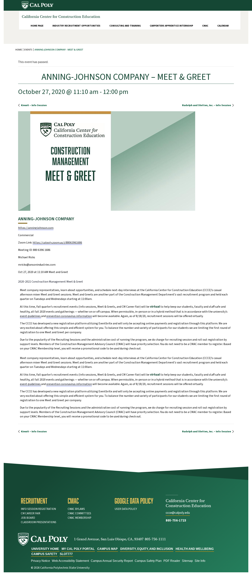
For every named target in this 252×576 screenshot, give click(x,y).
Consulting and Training (125, 25)
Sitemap (187, 560)
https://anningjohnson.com (35, 228)
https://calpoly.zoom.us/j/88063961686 (57, 243)
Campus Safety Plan (148, 560)
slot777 (66, 554)
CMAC (205, 25)
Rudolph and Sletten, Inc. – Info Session (207, 105)
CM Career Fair (30, 513)
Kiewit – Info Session (33, 105)
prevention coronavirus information (69, 316)
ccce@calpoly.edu (178, 512)
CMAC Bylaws (76, 509)
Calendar (223, 25)
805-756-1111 (155, 539)
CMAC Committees (79, 513)
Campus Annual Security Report (112, 560)
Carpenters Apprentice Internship (171, 25)
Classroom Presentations (38, 522)
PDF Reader (171, 560)
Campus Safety (44, 554)
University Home (45, 548)
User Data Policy (126, 509)
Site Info (200, 560)
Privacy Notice (40, 560)
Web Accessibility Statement (70, 560)
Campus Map (107, 548)
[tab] (41, 501)
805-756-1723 (176, 520)
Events (28, 49)
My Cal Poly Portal (78, 548)
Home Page (37, 25)
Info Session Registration (38, 509)
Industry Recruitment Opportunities (76, 25)
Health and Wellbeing (195, 548)
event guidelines (30, 316)
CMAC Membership (79, 518)
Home (18, 49)
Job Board (28, 518)
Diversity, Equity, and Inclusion (146, 548)
